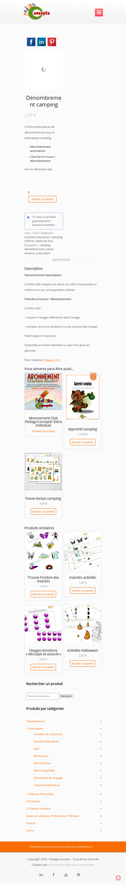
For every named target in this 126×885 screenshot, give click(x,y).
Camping (56, 237)
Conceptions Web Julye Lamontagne (71, 865)
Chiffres (29, 241)
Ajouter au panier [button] (83, 442)
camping (45, 245)
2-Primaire (33, 801)
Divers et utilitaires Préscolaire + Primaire (52, 816)
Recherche (66, 696)
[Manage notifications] (118, 877)
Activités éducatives (37, 237)
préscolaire (43, 253)
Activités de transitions (48, 734)
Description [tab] (61, 260)
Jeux (36, 748)
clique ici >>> (52, 360)
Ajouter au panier (42, 199)
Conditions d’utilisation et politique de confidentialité (60, 846)
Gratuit (30, 823)
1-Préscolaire (34, 728)
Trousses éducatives (47, 785)
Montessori (41, 756)
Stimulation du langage (48, 778)
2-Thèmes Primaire (38, 808)
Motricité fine (44, 241)
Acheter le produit (43, 431)
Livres (30, 830)
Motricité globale (44, 770)
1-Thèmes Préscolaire (40, 794)
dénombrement (34, 249)
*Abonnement (35, 721)
